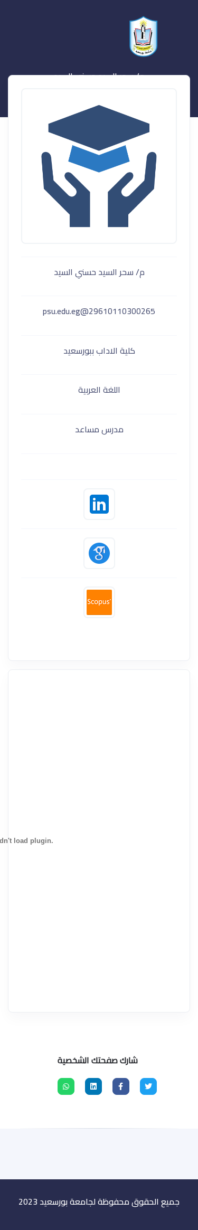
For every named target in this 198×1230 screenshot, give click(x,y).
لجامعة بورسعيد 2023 (57, 1201)
